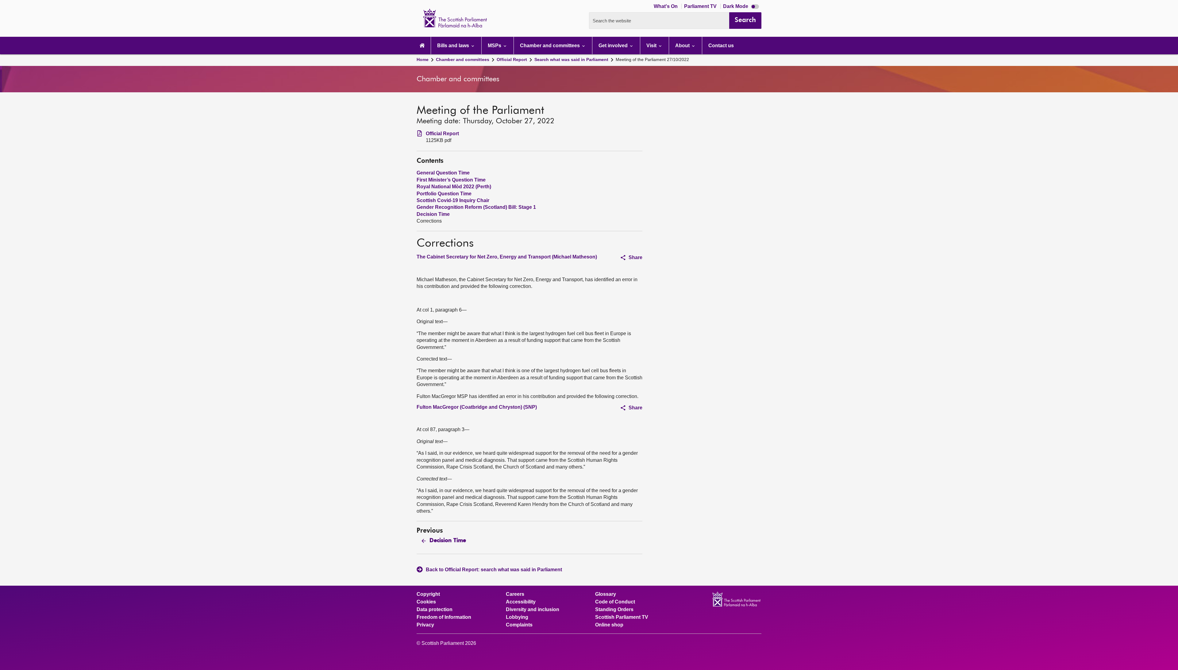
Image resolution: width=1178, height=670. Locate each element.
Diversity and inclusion (532, 609)
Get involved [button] (614, 45)
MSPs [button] (495, 45)
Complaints (519, 624)
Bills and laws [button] (453, 45)
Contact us (721, 45)
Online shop (609, 624)
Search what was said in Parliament (571, 59)
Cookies (426, 601)
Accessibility (521, 601)
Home (423, 59)
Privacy (425, 624)
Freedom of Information (444, 617)
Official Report (512, 59)
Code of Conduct (615, 601)
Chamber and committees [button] (550, 45)
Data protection (434, 609)
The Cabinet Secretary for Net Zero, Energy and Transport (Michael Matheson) (507, 256)
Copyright (428, 594)
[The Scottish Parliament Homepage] (422, 45)
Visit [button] (652, 45)
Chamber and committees (462, 59)
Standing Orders (614, 609)
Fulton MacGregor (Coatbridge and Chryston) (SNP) (477, 407)
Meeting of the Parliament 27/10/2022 (652, 59)
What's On (666, 6)
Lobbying (517, 617)
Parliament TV (701, 6)
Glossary (605, 594)
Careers (515, 594)
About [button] (683, 45)
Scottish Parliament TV (621, 617)
